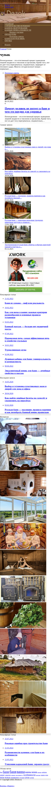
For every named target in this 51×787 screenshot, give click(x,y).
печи (46, 775)
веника (39, 772)
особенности (29, 775)
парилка (38, 775)
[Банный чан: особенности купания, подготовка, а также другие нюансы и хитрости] (23, 469)
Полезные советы (16, 36)
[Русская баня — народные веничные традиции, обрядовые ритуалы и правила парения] (18, 218)
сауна (27, 777)
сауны (32, 777)
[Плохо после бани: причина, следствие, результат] (23, 654)
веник (34, 772)
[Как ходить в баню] (23, 548)
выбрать (44, 772)
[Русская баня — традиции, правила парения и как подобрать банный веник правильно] (18, 194)
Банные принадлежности (18, 30)
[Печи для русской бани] (23, 601)
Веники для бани (16, 32)
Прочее (8, 41)
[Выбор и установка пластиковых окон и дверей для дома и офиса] (18, 145)
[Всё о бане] (13, 20)
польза (7, 777)
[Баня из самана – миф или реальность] (23, 680)
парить (43, 775)
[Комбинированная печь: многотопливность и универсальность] (23, 496)
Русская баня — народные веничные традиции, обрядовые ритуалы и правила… (24, 221)
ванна (21, 771)
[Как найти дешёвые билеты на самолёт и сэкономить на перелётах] (18, 169)
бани (6, 771)
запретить (8, 775)
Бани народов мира (15, 39)
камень (13, 775)
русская (21, 777)
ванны (28, 772)
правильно (15, 777)
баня (13, 771)
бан (1, 772)
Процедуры (10, 34)
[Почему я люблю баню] (23, 443)
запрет (2, 775)
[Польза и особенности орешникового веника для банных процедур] (23, 627)
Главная (3, 49)
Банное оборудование (16, 28)
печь (2, 777)
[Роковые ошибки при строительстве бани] (23, 706)
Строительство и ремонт (17, 26)
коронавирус (19, 775)
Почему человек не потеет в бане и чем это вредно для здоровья (27, 110)
